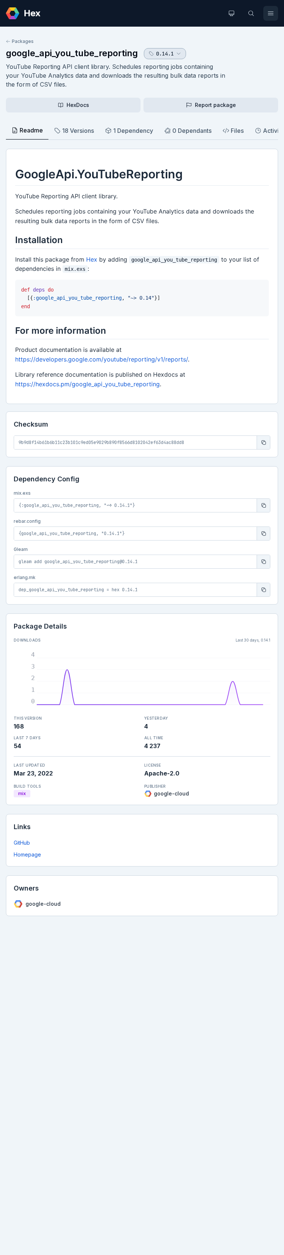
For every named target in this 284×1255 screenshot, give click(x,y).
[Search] (251, 13)
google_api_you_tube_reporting (72, 53)
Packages (23, 41)
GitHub (22, 843)
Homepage (27, 854)
